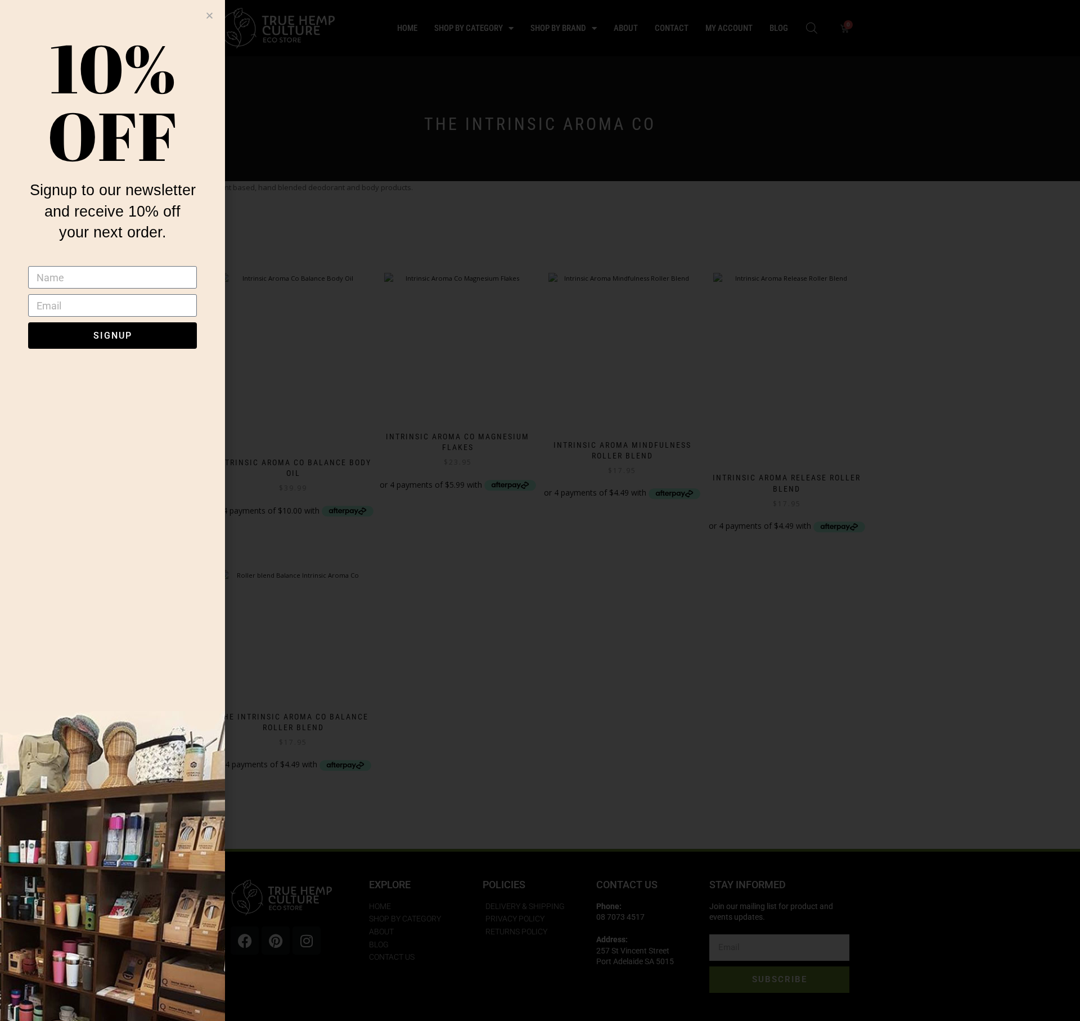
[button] (209, 15)
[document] (540, 510)
